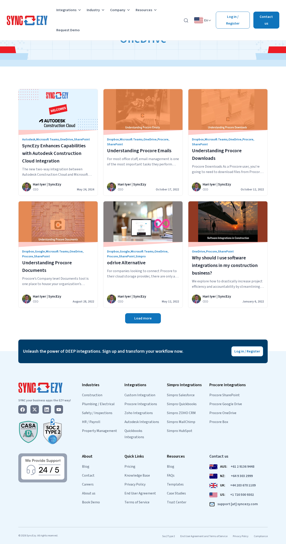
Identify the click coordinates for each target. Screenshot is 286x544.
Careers (88, 484)
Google (40, 251)
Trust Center (176, 502)
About (87, 456)
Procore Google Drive (225, 404)
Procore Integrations (140, 404)
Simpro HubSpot (179, 430)
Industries (90, 385)
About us (88, 493)
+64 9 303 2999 (242, 475)
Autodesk (28, 139)
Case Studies (176, 493)
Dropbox (113, 139)
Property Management (99, 430)
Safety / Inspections (97, 413)
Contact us (266, 20)
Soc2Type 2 (168, 536)
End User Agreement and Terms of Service (203, 536)
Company (117, 10)
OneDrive (66, 139)
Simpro (141, 256)
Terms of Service (136, 502)
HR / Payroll (91, 421)
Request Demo (68, 30)
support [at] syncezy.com (237, 504)
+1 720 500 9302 (242, 494)
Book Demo (91, 502)
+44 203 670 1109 (243, 485)
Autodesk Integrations (141, 421)
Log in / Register (233, 20)
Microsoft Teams (47, 139)
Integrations (66, 10)
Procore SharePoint (224, 395)
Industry (93, 10)
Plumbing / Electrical (98, 404)
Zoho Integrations (138, 413)
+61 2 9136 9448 (242, 466)
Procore (163, 139)
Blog (85, 466)
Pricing (129, 466)
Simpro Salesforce (181, 395)
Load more (143, 318)
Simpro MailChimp (181, 421)
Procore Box (218, 421)
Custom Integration (139, 395)
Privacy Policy (134, 484)
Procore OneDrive (222, 413)
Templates (175, 484)
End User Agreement (140, 493)
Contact (88, 475)
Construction (92, 395)
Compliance (261, 536)
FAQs (171, 475)
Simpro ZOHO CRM (181, 413)
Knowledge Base (137, 475)
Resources (144, 10)
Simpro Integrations (184, 385)
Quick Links (134, 456)
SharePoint (82, 139)
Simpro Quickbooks (182, 404)
